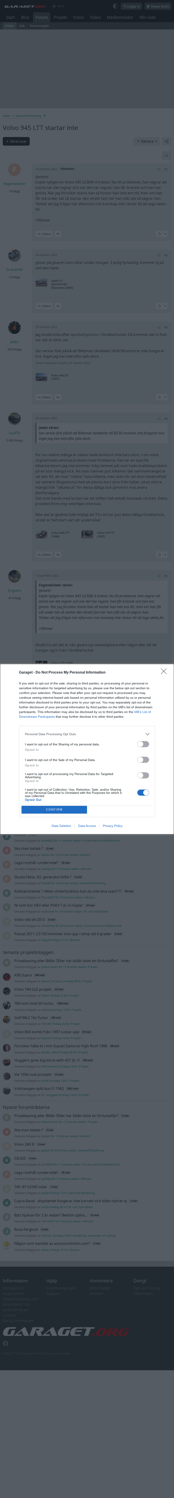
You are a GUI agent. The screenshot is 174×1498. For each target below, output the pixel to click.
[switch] (143, 744)
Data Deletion (61, 826)
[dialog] (87, 749)
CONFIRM (54, 809)
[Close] (165, 672)
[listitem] (87, 734)
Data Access (87, 826)
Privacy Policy (113, 826)
